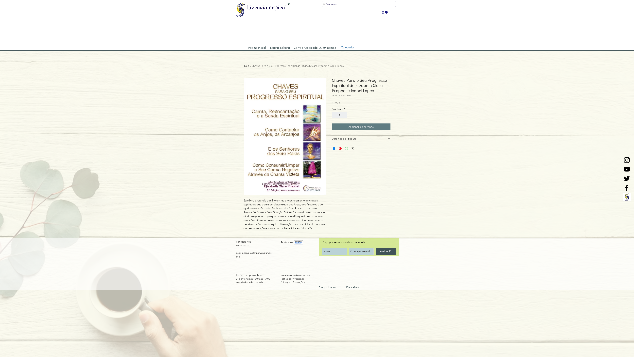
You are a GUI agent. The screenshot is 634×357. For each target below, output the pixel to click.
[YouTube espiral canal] (627, 169)
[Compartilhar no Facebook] (334, 149)
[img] (298, 242)
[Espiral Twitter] (627, 178)
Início (246, 65)
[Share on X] (353, 149)
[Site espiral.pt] (627, 197)
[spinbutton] (339, 115)
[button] (384, 12)
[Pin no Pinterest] (340, 149)
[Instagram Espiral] (627, 160)
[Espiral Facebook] (627, 188)
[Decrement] (334, 115)
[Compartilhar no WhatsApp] (347, 149)
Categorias (347, 47)
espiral (278, 7)
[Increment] (344, 115)
